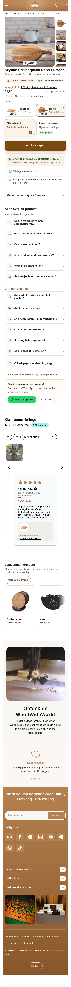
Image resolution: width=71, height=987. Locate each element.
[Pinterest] (61, 837)
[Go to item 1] (14, 452)
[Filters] (17, 437)
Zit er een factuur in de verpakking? (36, 318)
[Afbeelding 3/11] (61, 57)
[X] (30, 837)
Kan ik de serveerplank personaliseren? (28, 222)
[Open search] (8, 437)
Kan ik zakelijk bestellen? (30, 351)
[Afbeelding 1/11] (61, 23)
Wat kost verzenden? (27, 308)
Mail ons (46, 399)
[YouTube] (51, 837)
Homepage (11, 936)
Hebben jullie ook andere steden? (35, 276)
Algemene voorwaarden (46, 936)
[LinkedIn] (40, 837)
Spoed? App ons (50, 162)
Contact (28, 943)
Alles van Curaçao (18, 580)
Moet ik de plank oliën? (28, 265)
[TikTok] (20, 848)
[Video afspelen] (61, 46)
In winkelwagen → (36, 145)
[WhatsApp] (9, 848)
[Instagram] (9, 837)
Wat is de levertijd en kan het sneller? (32, 297)
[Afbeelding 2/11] (61, 35)
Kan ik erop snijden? (27, 244)
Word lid (56, 815)
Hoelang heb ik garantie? (29, 340)
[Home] (7, 13)
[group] (30, 42)
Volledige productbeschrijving (33, 363)
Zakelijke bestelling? (55, 91)
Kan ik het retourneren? (29, 329)
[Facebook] (20, 837)
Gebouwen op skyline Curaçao (26, 195)
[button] (13, 87)
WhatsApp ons (24, 399)
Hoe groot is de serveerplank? (33, 233)
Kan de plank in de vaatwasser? (34, 255)
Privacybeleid (13, 943)
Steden (25, 936)
